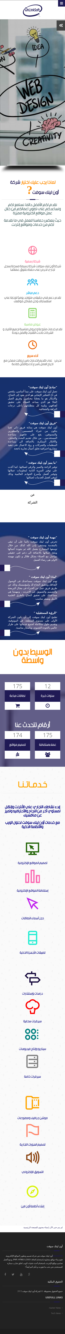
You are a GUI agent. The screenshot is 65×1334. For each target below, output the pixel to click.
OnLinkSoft (58, 1256)
